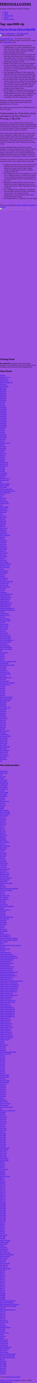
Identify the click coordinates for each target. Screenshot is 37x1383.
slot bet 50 (3, 453)
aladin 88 (3, 523)
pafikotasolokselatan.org (7, 610)
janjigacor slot (4, 583)
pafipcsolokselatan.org (7, 608)
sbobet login (4, 771)
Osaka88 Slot (4, 734)
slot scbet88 (3, 782)
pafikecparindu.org (6, 1032)
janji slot (2, 1125)
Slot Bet (2, 1114)
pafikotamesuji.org (6, 597)
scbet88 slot (3, 785)
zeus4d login (4, 1340)
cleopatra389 (24, 33)
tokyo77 (2, 947)
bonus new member (6, 649)
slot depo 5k (4, 379)
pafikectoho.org (5, 1004)
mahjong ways (4, 672)
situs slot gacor (4, 801)
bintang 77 (3, 530)
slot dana (3, 439)
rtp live (2, 927)
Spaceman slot (4, 918)
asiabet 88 (3, 542)
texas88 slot (3, 796)
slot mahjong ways (6, 1347)
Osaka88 (3, 732)
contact (6, 17)
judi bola (2, 500)
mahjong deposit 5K (6, 382)
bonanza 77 (3, 546)
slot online (3, 512)
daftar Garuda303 (5, 1054)
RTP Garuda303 (5, 535)
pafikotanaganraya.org (7, 966)
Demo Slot (3, 929)
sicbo (7, 205)
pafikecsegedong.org (6, 997)
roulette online (4, 1077)
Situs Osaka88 (4, 750)
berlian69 (3, 1050)
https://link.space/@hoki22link (9, 1304)
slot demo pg (4, 578)
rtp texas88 (3, 794)
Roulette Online (5, 812)
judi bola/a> (3, 759)
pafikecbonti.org (5, 1022)
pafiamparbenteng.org (7, 977)
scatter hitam (4, 633)
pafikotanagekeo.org (6, 594)
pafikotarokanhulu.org (7, 959)
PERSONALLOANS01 (15, 4)
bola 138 (2, 831)
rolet (1, 496)
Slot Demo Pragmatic (6, 917)
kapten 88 (3, 532)
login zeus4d (4, 626)
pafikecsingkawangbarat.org (9, 982)
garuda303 (3, 407)
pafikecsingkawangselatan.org (9, 984)
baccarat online (4, 567)
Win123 (2, 1162)
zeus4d (2, 590)
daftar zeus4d (4, 1352)
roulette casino (4, 503)
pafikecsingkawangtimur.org (9, 988)
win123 (2, 656)
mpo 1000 (3, 853)
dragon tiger (3, 773)
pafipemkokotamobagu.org (8, 975)
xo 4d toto (3, 867)
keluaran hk (3, 508)
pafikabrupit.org (5, 599)
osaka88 (2, 1293)
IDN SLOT (3, 388)
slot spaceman (4, 613)
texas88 (2, 468)
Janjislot (2, 576)
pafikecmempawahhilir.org (8, 991)
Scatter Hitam (4, 1158)
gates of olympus (5, 1103)
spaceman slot (4, 480)
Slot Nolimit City (5, 934)
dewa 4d (2, 551)
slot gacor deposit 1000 (7, 1356)
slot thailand (3, 572)
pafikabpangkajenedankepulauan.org (11, 981)
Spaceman (3, 384)
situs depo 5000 (5, 747)
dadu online (3, 1244)
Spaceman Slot (4, 879)
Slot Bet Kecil (4, 380)
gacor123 (3, 713)
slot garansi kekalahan (7, 906)
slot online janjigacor (6, 581)
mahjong (2, 1261)
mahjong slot (4, 462)
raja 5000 (3, 860)
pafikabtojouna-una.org (7, 974)
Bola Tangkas (4, 810)
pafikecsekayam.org (6, 1034)
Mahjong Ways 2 (5, 910)
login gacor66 (4, 624)
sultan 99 (3, 524)
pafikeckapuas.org (5, 1025)
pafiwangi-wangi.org (6, 970)
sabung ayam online (6, 883)
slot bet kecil (4, 464)
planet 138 (3, 517)
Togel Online (4, 815)
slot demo (3, 1361)
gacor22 (2, 1055)
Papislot (2, 537)
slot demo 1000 (5, 895)
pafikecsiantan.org (5, 998)
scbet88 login (4, 783)
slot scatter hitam (5, 1253)
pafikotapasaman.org (6, 954)
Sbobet (2, 908)
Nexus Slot (3, 847)
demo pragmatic (5, 484)
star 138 (2, 519)
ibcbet (2, 933)
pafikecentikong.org (6, 1023)
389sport (2, 1173)
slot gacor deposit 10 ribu (8, 1354)
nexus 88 (3, 856)
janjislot (2, 460)
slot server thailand (6, 878)
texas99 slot (3, 580)
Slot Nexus (3, 870)
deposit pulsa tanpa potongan (9, 888)
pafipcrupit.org (4, 601)
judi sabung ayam (5, 636)
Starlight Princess (5, 1327)
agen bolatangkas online (7, 491)
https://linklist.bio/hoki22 (7, 1301)
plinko (2, 1334)
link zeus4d (3, 1350)
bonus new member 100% (8, 661)
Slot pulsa (3, 920)
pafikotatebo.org (5, 606)
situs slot (2, 476)
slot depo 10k (4, 1322)
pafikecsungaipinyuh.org (7, 1000)
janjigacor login (5, 1148)
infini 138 (3, 521)
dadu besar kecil (5, 1256)
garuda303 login (5, 700)
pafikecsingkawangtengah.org (9, 986)
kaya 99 (2, 526)
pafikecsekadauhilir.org (7, 1014)
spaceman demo (5, 587)
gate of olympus (5, 1263)
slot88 (2, 808)
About (6, 14)
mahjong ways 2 (5, 377)
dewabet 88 (3, 553)
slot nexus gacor (5, 635)
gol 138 (2, 830)
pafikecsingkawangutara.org (9, 990)
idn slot (2, 441)
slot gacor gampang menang (8, 938)
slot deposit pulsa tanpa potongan (10, 945)
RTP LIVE (3, 840)
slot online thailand (6, 647)
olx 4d (2, 826)
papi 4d (2, 858)
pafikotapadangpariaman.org (9, 958)
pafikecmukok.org (5, 1030)
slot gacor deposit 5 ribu (7, 1357)
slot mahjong (4, 652)
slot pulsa (3, 446)
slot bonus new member (7, 683)
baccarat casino (4, 619)
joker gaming (4, 1105)
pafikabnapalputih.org (7, 963)
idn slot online (4, 485)
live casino (3, 1260)
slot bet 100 (3, 629)
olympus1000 (4, 663)
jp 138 (2, 851)
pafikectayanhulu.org (6, 1036)
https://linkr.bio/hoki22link (8, 1306)
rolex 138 (3, 824)
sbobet (2, 444)
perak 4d (2, 821)
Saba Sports (3, 942)
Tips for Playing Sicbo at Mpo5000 (17, 29)
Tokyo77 (3, 817)
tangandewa (3, 670)
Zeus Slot (3, 886)
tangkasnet (3, 436)
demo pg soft (4, 585)
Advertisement (8, 15)
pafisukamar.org (5, 596)
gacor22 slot (4, 904)
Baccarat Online (5, 814)
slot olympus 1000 (5, 677)
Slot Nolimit (4, 897)
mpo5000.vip (8, 42)
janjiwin (2, 375)
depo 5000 (3, 549)
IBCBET (3, 837)
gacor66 (2, 622)
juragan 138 (3, 528)
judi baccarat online (6, 489)
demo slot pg (4, 1102)
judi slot (2, 803)
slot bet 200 (3, 1235)
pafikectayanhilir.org (6, 1038)
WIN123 (3, 1181)
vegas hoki (3, 865)
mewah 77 (3, 823)
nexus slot (3, 437)
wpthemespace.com (6, 1382)
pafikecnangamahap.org (7, 1009)
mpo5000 (24, 205)
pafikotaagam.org (5, 952)
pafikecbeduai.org (5, 1020)
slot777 (2, 452)
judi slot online (4, 731)
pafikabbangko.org (6, 603)
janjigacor (3, 711)
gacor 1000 (3, 556)
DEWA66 (3, 389)
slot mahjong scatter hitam (8, 1052)
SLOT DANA (4, 842)
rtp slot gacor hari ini (6, 1107)
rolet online (3, 487)
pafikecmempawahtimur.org (8, 995)
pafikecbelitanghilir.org (7, 1007)
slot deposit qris (5, 645)
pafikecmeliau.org (5, 1029)
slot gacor (3, 434)
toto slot (2, 455)
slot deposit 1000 (5, 707)
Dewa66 (2, 402)
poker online (4, 562)
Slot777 (2, 892)
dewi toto (3, 555)
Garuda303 (3, 473)
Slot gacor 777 (4, 872)
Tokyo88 (3, 911)
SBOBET (3, 838)
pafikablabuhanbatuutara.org (9, 972)
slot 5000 (3, 679)
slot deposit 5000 (5, 620)
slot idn (2, 494)
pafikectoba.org (5, 1039)
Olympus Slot (4, 386)
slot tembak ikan (5, 492)
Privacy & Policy (9, 19)
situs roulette (4, 501)
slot (1, 482)
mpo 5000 (17, 205)
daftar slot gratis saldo (7, 1254)
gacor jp (2, 558)
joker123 (3, 450)
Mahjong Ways (4, 874)
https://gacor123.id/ (6, 699)
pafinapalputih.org (5, 961)
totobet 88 (3, 819)
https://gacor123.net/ (6, 697)
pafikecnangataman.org (7, 1013)
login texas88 (4, 792)
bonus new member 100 (7, 1110)
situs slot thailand (5, 564)
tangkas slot (3, 510)
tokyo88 (2, 1237)
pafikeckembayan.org (6, 1027)
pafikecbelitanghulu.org (7, 1011)
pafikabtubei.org (5, 965)
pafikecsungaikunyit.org (7, 1002)
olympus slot (4, 1249)
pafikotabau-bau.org (6, 979)
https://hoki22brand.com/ (7, 1309)
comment (3, 207)
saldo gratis (3, 1247)
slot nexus (3, 675)
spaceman (3, 448)
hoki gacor (3, 560)
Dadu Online (4, 1045)
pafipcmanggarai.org (6, 968)
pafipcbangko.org (5, 604)
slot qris (2, 885)
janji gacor (3, 1116)
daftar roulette (4, 507)
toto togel (3, 720)
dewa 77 (2, 828)
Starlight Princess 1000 (7, 665)
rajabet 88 (3, 862)
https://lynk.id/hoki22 (6, 1302)
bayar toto (3, 544)
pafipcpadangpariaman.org (8, 956)
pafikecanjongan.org (6, 993)
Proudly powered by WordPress (10, 1380)
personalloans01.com (6, 38)
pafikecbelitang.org (6, 1006)
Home (6, 12)
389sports (3, 715)
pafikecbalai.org (5, 1018)
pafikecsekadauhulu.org (7, 1016)
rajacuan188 (4, 863)
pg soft (2, 1041)
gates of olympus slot (6, 640)
